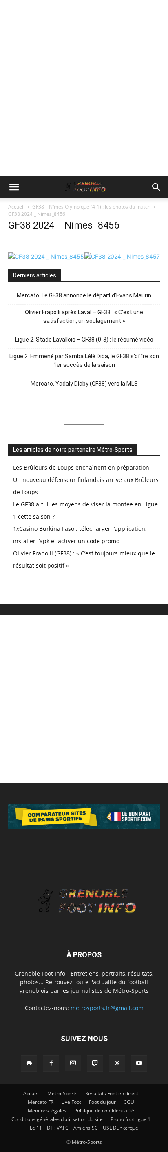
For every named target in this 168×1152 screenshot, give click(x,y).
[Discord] (29, 1063)
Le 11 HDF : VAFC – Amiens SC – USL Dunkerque (84, 1127)
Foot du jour (102, 1102)
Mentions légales (47, 1110)
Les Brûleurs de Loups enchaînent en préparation (81, 467)
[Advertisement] (84, 88)
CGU (129, 1102)
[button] (14, 187)
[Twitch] (95, 1063)
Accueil (16, 206)
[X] (117, 1063)
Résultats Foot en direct (111, 1093)
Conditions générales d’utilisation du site (57, 1119)
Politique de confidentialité (104, 1110)
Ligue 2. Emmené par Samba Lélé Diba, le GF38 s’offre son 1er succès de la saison (84, 360)
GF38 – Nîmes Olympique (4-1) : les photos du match (91, 206)
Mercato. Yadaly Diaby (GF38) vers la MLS (84, 383)
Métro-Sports (62, 1093)
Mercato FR (40, 1102)
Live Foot (71, 1102)
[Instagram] (73, 1063)
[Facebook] (51, 1063)
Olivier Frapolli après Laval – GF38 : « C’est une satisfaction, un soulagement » (84, 316)
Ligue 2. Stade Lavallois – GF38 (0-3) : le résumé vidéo (84, 339)
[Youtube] (139, 1063)
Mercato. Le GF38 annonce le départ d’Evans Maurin (84, 295)
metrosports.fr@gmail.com (107, 1008)
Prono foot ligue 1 (130, 1119)
